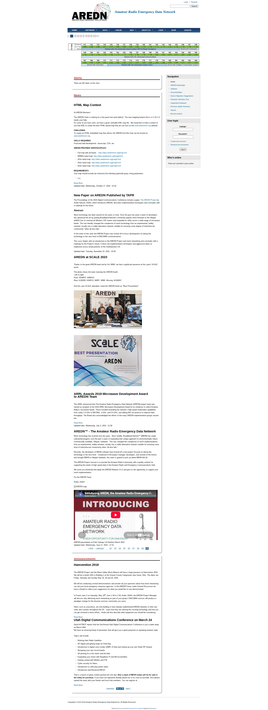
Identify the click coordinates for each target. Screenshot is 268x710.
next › (128, 689)
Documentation (176, 92)
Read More (78, 183)
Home (74, 30)
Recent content (176, 114)
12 (111, 548)
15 (124, 548)
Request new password (179, 145)
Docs (102, 30)
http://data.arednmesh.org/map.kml (112, 153)
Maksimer (153, 708)
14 (120, 548)
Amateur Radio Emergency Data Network (145, 12)
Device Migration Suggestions (182, 96)
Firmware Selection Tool (180, 99)
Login (186, 2)
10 (93, 36)
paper (80, 241)
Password (183, 134)
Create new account (178, 141)
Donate (187, 30)
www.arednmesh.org (143, 126)
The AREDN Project (148, 200)
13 (115, 548)
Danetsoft (121, 708)
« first (90, 548)
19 (142, 548)
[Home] (91, 22)
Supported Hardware (178, 103)
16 (129, 548)
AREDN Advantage (178, 85)
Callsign (183, 127)
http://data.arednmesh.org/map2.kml (106, 159)
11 (97, 36)
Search (173, 110)
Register (194, 2)
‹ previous (100, 548)
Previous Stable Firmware (180, 107)
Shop (173, 30)
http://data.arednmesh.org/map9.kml (108, 156)
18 (138, 548)
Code (158, 30)
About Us (143, 30)
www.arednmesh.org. (82, 136)
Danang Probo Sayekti (135, 708)
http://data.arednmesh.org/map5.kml (106, 166)
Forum (118, 30)
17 (133, 548)
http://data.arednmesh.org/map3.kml (106, 163)
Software (88, 30)
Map (130, 30)
